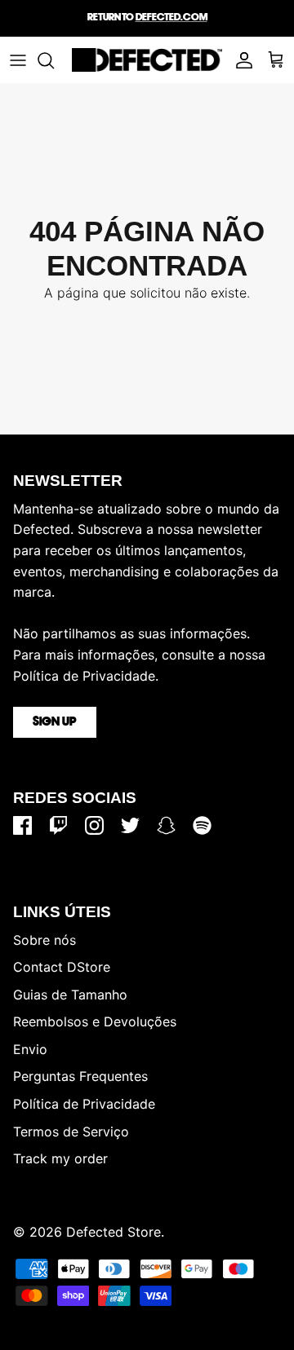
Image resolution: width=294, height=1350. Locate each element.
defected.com (171, 17)
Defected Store (113, 1232)
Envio (30, 1049)
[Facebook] (22, 825)
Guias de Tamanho (70, 994)
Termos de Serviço (71, 1131)
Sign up (55, 722)
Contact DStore (61, 967)
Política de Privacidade (84, 1104)
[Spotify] (202, 825)
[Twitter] (130, 825)
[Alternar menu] (18, 60)
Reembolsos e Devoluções (94, 1021)
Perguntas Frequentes (80, 1076)
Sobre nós (44, 940)
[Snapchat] (166, 825)
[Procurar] (54, 60)
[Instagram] (94, 825)
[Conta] (240, 60)
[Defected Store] (147, 60)
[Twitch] (58, 825)
